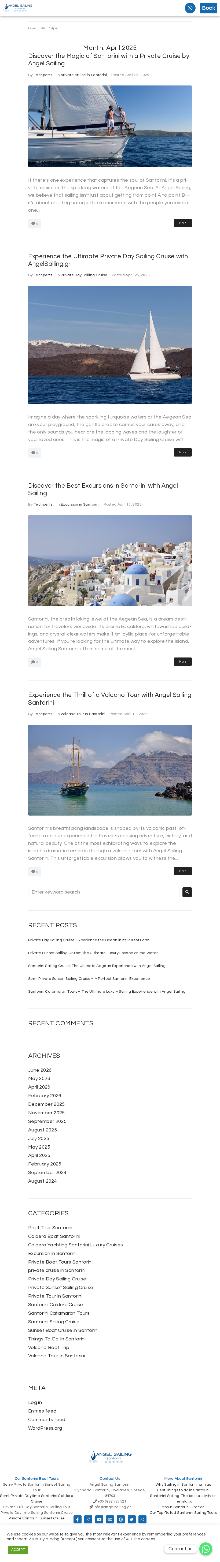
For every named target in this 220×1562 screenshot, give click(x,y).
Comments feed (46, 1419)
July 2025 (38, 1138)
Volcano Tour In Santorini (83, 714)
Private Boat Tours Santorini (60, 1262)
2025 (44, 28)
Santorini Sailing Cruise (54, 1321)
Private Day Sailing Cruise (84, 275)
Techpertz (43, 75)
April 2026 (39, 1087)
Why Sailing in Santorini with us (183, 1484)
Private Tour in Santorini (55, 1296)
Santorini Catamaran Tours (59, 1313)
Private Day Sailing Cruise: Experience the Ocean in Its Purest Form (88, 940)
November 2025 (46, 1112)
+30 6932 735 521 (112, 1501)
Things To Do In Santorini (57, 1338)
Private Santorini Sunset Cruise (37, 1518)
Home (32, 28)
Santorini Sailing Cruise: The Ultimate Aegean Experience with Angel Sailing (97, 966)
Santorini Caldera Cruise (55, 1304)
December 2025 (46, 1104)
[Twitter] (132, 1519)
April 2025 (39, 1155)
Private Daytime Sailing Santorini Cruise (37, 1513)
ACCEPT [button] (18, 1550)
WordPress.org (45, 1428)
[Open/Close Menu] (212, 10)
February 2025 (44, 1164)
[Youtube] (99, 1519)
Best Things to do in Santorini (183, 1490)
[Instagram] (88, 1519)
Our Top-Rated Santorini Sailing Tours (183, 1513)
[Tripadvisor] (110, 1519)
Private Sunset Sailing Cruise (60, 1287)
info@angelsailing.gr (112, 1507)
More (182, 223)
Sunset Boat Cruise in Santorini (63, 1330)
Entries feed (42, 1411)
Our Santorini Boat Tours (37, 1479)
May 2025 (39, 1147)
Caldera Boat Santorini (54, 1236)
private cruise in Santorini (84, 75)
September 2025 (47, 1121)
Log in (35, 1402)
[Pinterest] (121, 1519)
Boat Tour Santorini (50, 1227)
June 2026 (40, 1070)
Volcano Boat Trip (48, 1347)
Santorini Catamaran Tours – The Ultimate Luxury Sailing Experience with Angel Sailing (106, 991)
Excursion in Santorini (80, 504)
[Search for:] (104, 892)
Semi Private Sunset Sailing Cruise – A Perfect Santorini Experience (89, 979)
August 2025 (42, 1130)
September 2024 (47, 1172)
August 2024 (42, 1181)
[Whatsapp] (190, 8)
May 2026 (39, 1078)
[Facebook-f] (78, 1519)
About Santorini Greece (183, 1507)
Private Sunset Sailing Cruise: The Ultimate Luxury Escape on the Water (93, 953)
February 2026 (44, 1095)
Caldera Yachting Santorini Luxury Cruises (75, 1244)
